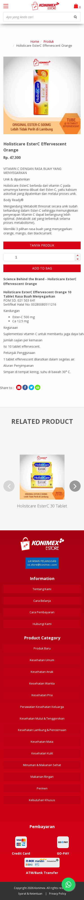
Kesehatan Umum (42, 660)
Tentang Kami (42, 589)
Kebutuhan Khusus (42, 800)
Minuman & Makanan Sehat (42, 765)
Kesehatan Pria (42, 695)
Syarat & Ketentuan (30, 894)
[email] (19, 387)
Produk (48, 41)
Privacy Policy (57, 894)
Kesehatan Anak (42, 672)
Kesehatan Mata (42, 742)
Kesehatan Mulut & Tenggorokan (42, 718)
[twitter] (31, 387)
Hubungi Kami (42, 624)
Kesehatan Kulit (42, 753)
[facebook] (25, 387)
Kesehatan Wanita (42, 683)
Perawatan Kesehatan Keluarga (42, 707)
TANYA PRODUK (42, 245)
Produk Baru (42, 648)
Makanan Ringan (42, 777)
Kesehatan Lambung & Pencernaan (42, 730)
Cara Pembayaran (42, 612)
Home (34, 41)
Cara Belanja (42, 601)
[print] (37, 387)
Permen (42, 788)
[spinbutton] (16, 257)
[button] (77, 255)
